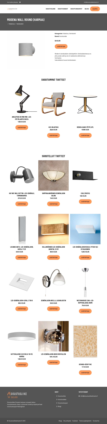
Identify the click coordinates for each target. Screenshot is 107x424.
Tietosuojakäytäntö (85, 421)
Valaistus (12, 24)
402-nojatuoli (53, 127)
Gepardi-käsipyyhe (85, 364)
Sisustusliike (50, 9)
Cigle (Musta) (85, 193)
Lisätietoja (61, 46)
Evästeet (75, 421)
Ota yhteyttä (67, 421)
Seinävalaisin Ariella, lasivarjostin (53, 300)
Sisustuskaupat (76, 9)
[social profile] (20, 2)
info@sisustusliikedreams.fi (91, 2)
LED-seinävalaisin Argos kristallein (53, 354)
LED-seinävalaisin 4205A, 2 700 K (22, 300)
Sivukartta (96, 421)
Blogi (87, 9)
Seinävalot (20, 24)
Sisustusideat (63, 9)
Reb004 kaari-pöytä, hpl (85, 127)
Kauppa (95, 9)
